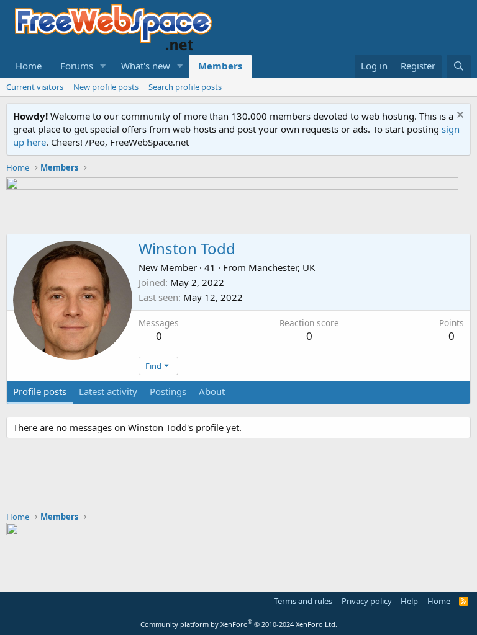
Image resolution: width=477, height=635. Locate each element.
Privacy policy (367, 600)
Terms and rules (303, 600)
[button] (103, 66)
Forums (76, 66)
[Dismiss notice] (458, 116)
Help (409, 600)
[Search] (459, 66)
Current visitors (34, 86)
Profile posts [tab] (39, 391)
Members (220, 66)
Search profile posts (185, 86)
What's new (145, 66)
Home (29, 66)
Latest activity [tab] (108, 391)
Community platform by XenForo (238, 624)
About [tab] (212, 391)
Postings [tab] (168, 391)
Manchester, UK (281, 267)
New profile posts (106, 86)
